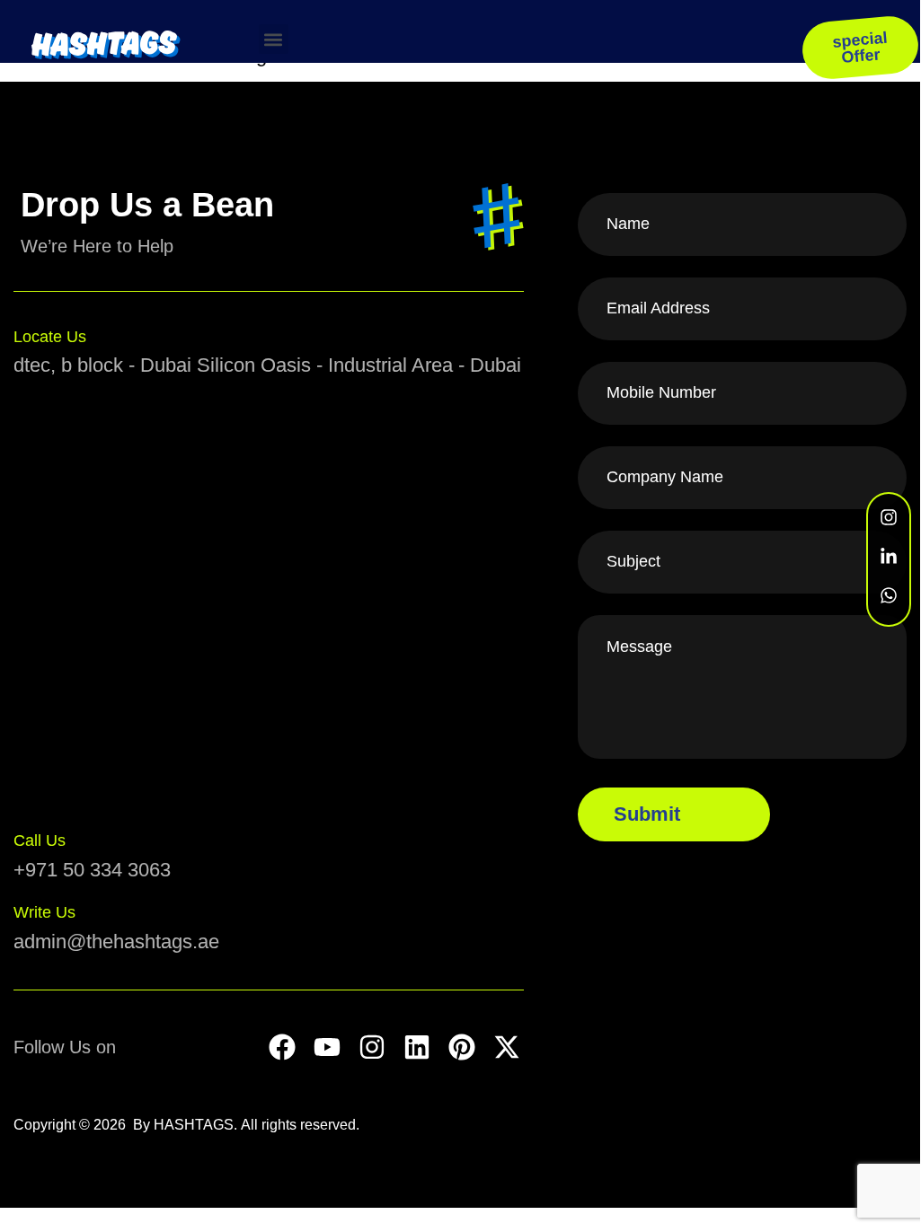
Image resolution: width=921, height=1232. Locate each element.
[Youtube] (327, 1047)
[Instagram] (372, 1047)
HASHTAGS (194, 1124)
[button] (273, 39)
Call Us (39, 840)
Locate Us (49, 337)
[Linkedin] (416, 1047)
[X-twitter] (506, 1047)
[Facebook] (282, 1047)
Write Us (44, 912)
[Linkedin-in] (889, 557)
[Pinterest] (461, 1047)
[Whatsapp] (889, 595)
